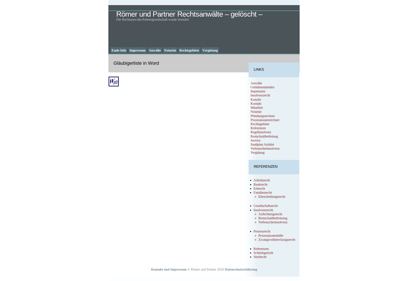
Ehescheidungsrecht (271, 196)
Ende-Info (119, 50)
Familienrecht (263, 192)
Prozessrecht (262, 231)
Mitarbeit (257, 107)
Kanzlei (256, 99)
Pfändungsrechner (263, 116)
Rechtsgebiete (189, 50)
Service (256, 140)
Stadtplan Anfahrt (262, 144)
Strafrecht (260, 257)
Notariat (170, 50)
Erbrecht (259, 188)
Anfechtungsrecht (270, 214)
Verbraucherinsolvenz (265, 148)
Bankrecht (260, 184)
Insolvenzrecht (260, 95)
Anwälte (155, 50)
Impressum (137, 50)
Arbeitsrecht (262, 180)
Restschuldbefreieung (272, 218)
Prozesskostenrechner (265, 120)
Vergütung (210, 50)
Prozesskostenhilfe (270, 235)
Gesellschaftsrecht (266, 206)
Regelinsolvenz (261, 132)
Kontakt (256, 103)
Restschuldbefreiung (264, 136)
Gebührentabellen (262, 87)
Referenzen (258, 128)
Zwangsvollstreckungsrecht (276, 239)
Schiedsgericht (263, 253)
